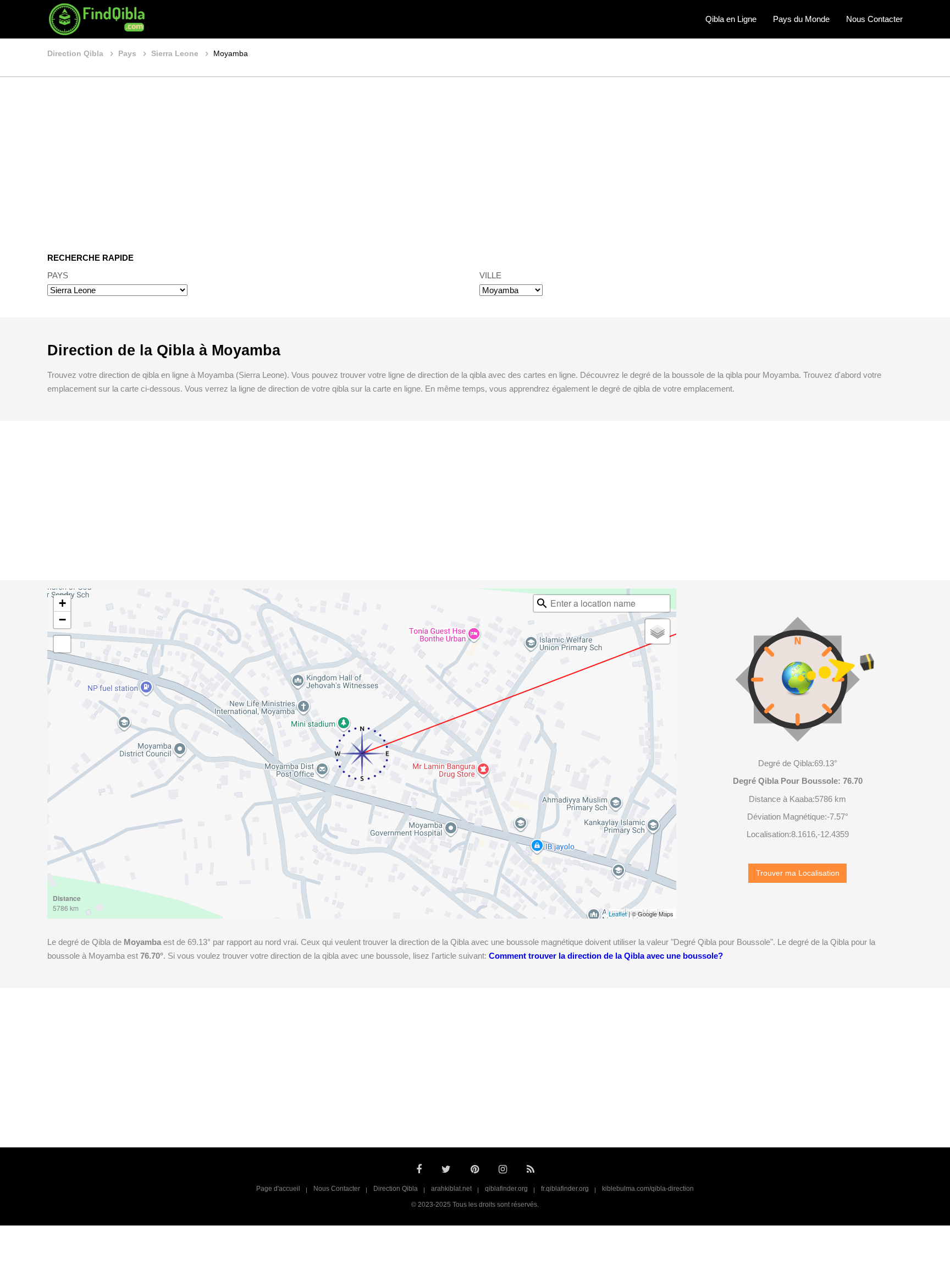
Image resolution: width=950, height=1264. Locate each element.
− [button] (62, 619)
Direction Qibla (395, 1188)
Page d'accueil (278, 1188)
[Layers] (657, 631)
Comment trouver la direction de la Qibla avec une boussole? (606, 955)
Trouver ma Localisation (797, 873)
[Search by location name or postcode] (542, 603)
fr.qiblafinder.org (565, 1188)
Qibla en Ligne (730, 19)
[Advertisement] (475, 157)
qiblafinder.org (506, 1188)
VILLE (490, 275)
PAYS (57, 275)
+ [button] (62, 603)
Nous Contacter (874, 19)
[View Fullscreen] (62, 644)
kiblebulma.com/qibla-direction (648, 1188)
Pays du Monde (801, 19)
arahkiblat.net (451, 1188)
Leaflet (618, 913)
